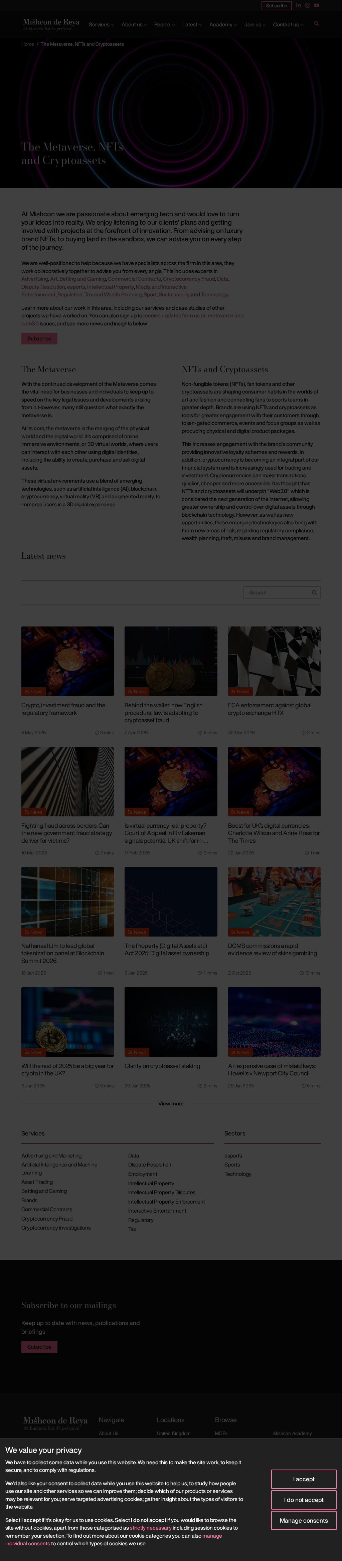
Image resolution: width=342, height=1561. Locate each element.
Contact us (286, 24)
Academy (220, 24)
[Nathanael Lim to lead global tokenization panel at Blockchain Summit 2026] (67, 902)
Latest (189, 24)
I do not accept (304, 1499)
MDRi (221, 1433)
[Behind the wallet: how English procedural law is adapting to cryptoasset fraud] (171, 661)
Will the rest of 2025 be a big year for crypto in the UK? (67, 1069)
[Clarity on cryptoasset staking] (171, 1022)
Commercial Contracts (134, 279)
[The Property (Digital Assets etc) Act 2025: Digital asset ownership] (171, 902)
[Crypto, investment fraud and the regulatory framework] (67, 661)
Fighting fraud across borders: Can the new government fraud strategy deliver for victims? (66, 833)
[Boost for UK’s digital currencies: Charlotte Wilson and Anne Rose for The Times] (274, 781)
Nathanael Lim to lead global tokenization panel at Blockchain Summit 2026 (62, 953)
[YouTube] (317, 5)
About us (132, 24)
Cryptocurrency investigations (56, 1228)
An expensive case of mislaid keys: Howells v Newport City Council (272, 1069)
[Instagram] (308, 5)
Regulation (69, 294)
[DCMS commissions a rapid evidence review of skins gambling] (274, 902)
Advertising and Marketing (51, 1155)
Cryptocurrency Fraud (189, 279)
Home (27, 43)
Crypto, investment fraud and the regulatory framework (63, 709)
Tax (132, 1229)
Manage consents (304, 1520)
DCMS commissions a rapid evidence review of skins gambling (272, 949)
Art (53, 279)
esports (76, 287)
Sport (150, 294)
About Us (108, 1433)
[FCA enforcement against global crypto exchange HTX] (274, 661)
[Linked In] (299, 5)
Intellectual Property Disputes (161, 1192)
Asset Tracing (37, 1182)
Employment (142, 1174)
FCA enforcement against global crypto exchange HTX (270, 709)
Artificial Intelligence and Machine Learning (59, 1168)
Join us (252, 24)
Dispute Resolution (43, 287)
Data (222, 279)
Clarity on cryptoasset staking (162, 1065)
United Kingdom (174, 1433)
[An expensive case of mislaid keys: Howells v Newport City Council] (274, 1022)
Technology (214, 294)
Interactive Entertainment (157, 1211)
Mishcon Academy (292, 1433)
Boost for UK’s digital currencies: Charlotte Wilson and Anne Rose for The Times (274, 833)
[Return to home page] (50, 24)
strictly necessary (151, 1528)
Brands (29, 1200)
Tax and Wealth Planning (113, 294)
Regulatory (141, 1220)
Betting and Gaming (82, 279)
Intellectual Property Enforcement (166, 1202)
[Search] (317, 25)
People (162, 24)
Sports (232, 1164)
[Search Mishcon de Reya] (317, 24)
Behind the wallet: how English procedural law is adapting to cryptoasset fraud (164, 712)
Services (99, 24)
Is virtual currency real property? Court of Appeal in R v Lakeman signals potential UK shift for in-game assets (165, 836)
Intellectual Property (110, 287)
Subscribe (276, 5)
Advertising (34, 279)
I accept (304, 1479)
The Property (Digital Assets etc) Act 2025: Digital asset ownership (167, 949)
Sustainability (174, 294)
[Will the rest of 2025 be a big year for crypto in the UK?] (67, 1022)
